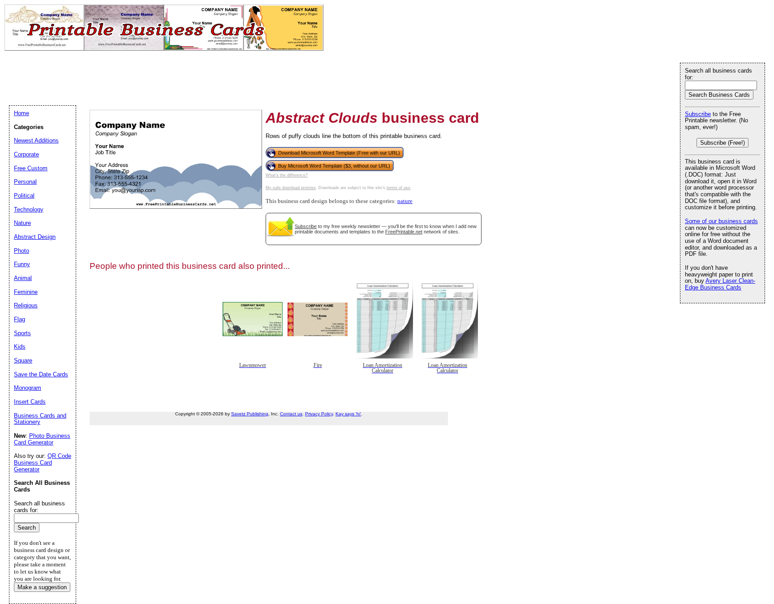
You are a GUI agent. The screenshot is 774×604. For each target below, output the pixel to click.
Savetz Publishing (249, 413)
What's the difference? (287, 175)
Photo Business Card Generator (42, 439)
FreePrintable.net (403, 231)
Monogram (27, 387)
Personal (25, 181)
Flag (19, 319)
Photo (21, 250)
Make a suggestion (42, 587)
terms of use (398, 188)
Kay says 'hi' (348, 413)
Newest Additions (36, 140)
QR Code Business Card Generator (42, 462)
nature (405, 201)
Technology (28, 209)
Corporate (26, 154)
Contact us (291, 413)
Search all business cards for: (718, 74)
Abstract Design (35, 236)
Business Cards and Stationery (40, 419)
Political (24, 195)
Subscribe (306, 226)
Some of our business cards (721, 221)
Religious (26, 305)
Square (23, 360)
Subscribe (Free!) (722, 142)
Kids (20, 346)
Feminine (26, 292)
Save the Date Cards (41, 374)
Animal (23, 278)
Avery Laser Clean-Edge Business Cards (720, 284)
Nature (22, 223)
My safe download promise (291, 188)
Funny (22, 264)
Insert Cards (30, 401)
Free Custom (30, 168)
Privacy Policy (319, 413)
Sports (22, 333)
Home (21, 113)
